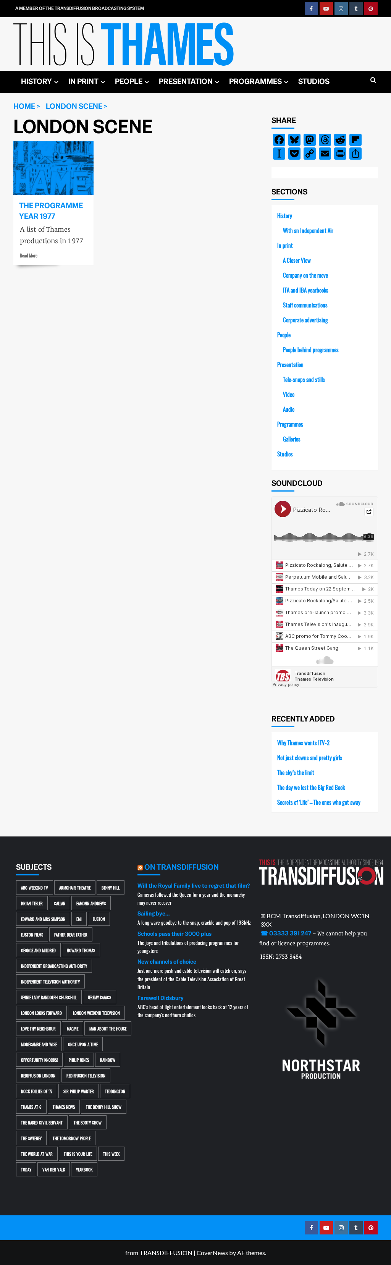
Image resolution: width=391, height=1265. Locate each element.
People (128, 81)
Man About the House (107, 1028)
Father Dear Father (70, 934)
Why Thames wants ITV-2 (303, 742)
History (36, 81)
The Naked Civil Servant (42, 1122)
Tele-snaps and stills (304, 379)
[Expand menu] (56, 82)
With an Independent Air (308, 230)
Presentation (186, 81)
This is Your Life (78, 1153)
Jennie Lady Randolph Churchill (49, 997)
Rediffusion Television (85, 1075)
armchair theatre (74, 887)
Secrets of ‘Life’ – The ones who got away (318, 802)
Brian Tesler (32, 903)
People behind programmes (311, 349)
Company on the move (305, 274)
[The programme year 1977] (53, 168)
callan (59, 903)
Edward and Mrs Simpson (43, 919)
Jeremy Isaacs (99, 997)
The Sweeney (31, 1138)
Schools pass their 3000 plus (174, 933)
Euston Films (32, 934)
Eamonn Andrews (91, 903)
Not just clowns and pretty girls (309, 757)
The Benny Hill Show (103, 1106)
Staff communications (305, 304)
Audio (288, 408)
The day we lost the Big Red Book (311, 787)
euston (99, 919)
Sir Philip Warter (78, 1091)
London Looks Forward (41, 1012)
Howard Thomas (81, 950)
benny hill (111, 887)
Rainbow (107, 1059)
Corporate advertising (305, 319)
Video (288, 394)
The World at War (37, 1153)
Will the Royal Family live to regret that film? (193, 885)
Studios (314, 81)
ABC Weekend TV (34, 887)
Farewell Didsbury (160, 998)
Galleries (292, 438)
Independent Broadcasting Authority (54, 965)
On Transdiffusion (181, 867)
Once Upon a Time (83, 1044)
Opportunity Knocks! (39, 1059)
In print (83, 81)
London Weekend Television (96, 1012)
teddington (115, 1091)
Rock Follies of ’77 (36, 1091)
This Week (111, 1153)
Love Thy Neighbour (38, 1028)
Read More (28, 255)
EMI (79, 919)
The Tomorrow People (71, 1138)
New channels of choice (166, 961)
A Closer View (297, 260)
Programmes (255, 81)
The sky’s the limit (295, 772)
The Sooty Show (88, 1122)
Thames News (64, 1106)
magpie (72, 1028)
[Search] (373, 80)
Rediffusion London (38, 1075)
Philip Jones (79, 1059)
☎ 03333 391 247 (285, 933)
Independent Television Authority (50, 981)
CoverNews (212, 1252)
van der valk (53, 1169)
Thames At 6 (31, 1106)
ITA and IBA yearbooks (305, 289)
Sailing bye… (153, 913)
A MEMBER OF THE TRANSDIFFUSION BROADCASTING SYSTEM (79, 8)
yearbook (84, 1169)
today (26, 1169)
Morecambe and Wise (39, 1044)
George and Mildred (38, 950)
